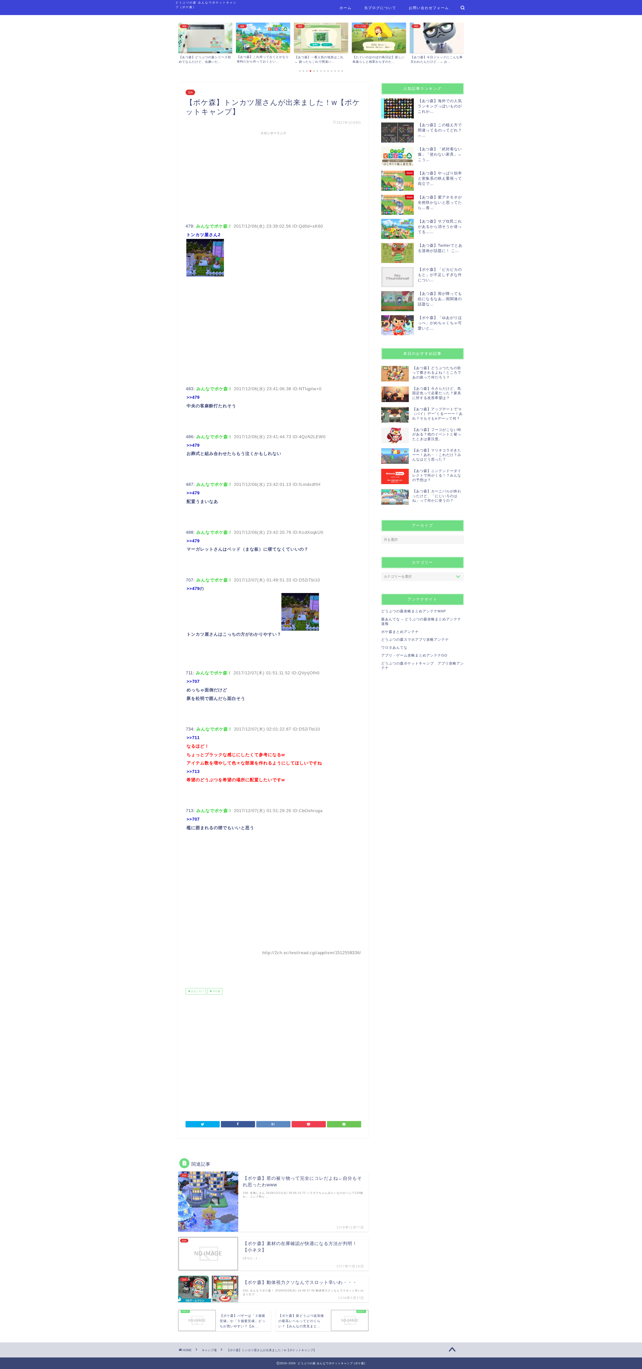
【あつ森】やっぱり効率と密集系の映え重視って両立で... (440, 178)
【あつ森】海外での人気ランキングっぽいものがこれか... (440, 106)
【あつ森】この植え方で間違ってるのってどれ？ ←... (440, 130)
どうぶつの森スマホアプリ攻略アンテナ (415, 639)
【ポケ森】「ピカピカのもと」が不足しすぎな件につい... (440, 274)
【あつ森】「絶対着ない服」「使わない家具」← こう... (440, 154)
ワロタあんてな (394, 647)
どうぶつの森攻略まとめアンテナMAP (413, 611)
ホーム (346, 8)
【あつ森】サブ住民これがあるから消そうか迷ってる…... (440, 226)
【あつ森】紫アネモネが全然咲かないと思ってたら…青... (440, 202)
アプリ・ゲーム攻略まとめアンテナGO (414, 655)
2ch (190, 92)
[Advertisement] (273, 173)
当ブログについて (380, 8)
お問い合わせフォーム (429, 8)
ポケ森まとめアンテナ (400, 632)
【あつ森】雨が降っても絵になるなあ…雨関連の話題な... (440, 298)
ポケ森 (216, 991)
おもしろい (197, 991)
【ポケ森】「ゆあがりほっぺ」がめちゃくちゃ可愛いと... (440, 322)
